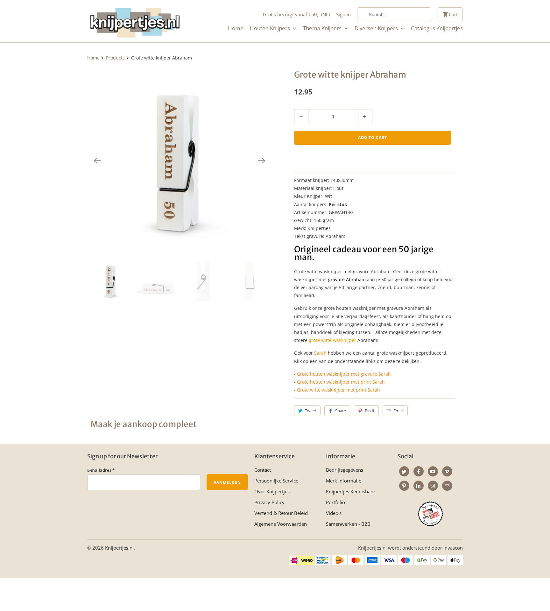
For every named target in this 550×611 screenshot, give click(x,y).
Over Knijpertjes (272, 491)
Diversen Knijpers (377, 28)
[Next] (262, 161)
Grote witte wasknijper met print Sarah (338, 390)
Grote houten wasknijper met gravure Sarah (344, 374)
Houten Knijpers (270, 28)
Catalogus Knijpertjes (437, 28)
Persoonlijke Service (276, 480)
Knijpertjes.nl (119, 548)
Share (340, 410)
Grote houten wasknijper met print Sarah (341, 382)
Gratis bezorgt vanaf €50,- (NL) (296, 14)
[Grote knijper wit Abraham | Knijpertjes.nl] (179, 160)
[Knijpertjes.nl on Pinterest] (404, 486)
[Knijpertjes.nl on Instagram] (433, 486)
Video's (334, 513)
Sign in (343, 14)
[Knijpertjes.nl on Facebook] (418, 471)
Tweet (310, 410)
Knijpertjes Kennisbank (351, 491)
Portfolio (335, 502)
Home (235, 28)
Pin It (370, 410)
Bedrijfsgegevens (344, 470)
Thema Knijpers (323, 28)
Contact (262, 470)
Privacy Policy (269, 502)
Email (398, 410)
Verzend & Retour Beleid (281, 513)
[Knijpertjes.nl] (135, 21)
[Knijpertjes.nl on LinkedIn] (418, 486)
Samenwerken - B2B (348, 524)
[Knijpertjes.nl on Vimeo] (447, 471)
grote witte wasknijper (332, 340)
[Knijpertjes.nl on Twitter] (404, 471)
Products (115, 58)
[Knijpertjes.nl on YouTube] (433, 471)
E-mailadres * (101, 470)
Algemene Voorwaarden (280, 524)
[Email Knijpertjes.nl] (447, 486)
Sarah (320, 353)
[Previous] (97, 161)
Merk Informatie (343, 480)
